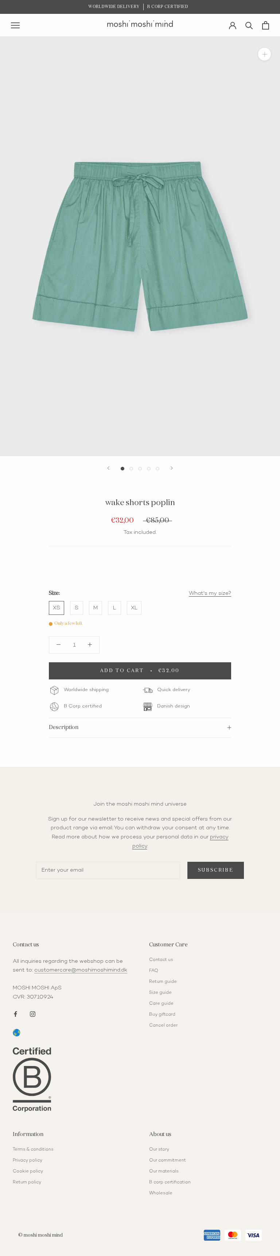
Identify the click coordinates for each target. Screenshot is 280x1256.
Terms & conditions (33, 1149)
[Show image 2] (131, 468)
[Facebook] (15, 1013)
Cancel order (163, 1025)
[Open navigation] (15, 25)
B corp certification (170, 1182)
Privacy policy (27, 1160)
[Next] (172, 468)
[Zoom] (264, 54)
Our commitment (167, 1160)
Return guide (163, 982)
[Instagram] (32, 1013)
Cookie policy (28, 1171)
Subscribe (215, 870)
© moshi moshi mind (40, 1235)
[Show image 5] (157, 468)
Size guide (160, 993)
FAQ (153, 971)
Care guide (161, 1003)
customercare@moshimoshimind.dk (80, 970)
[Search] (249, 25)
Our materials (164, 1171)
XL (134, 608)
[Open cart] (265, 25)
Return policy (27, 1182)
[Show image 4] (149, 468)
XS (56, 608)
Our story (159, 1149)
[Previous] (108, 468)
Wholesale (160, 1193)
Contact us (161, 960)
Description (63, 727)
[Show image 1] (122, 468)
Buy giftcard (162, 1014)
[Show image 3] (140, 468)
